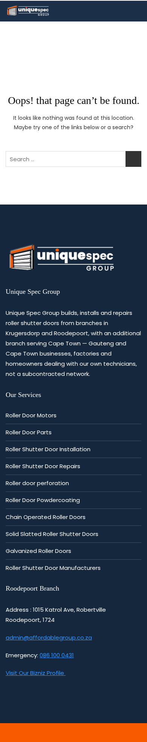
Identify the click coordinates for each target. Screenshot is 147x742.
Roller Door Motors (31, 415)
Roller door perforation (37, 483)
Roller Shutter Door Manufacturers (53, 568)
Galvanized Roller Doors (38, 551)
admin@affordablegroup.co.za (49, 637)
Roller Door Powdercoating (43, 500)
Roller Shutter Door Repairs (43, 466)
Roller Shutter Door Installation (48, 449)
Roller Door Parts (29, 432)
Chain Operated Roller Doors (46, 517)
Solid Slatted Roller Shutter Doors (52, 534)
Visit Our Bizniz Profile (36, 673)
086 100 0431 (57, 655)
